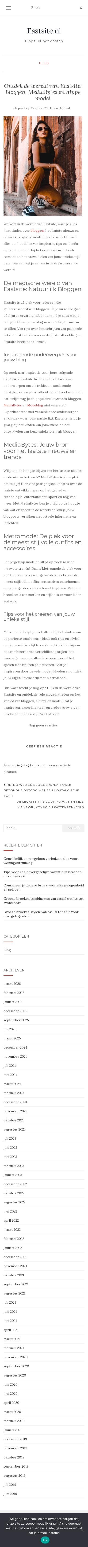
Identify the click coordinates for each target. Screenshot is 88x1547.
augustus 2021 (14, 1293)
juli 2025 (10, 1029)
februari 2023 (14, 1166)
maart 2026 (12, 984)
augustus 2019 (15, 1475)
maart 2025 (12, 1038)
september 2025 (16, 1020)
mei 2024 (10, 1075)
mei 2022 (10, 1211)
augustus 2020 (15, 1375)
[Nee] (82, 1530)
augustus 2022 (15, 1202)
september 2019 (16, 1466)
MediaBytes (13, 405)
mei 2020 (11, 1393)
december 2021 (15, 1257)
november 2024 (15, 1056)
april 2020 (11, 1403)
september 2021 (16, 1284)
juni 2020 (11, 1384)
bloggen (37, 230)
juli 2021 (10, 1302)
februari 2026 (14, 993)
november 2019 (15, 1448)
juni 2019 (10, 1494)
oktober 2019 (14, 1457)
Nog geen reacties (42, 725)
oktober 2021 (14, 1275)
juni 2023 (10, 1147)
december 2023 (15, 1102)
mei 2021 (10, 1321)
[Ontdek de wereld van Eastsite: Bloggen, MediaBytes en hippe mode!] (43, 166)
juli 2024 (10, 1065)
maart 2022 (12, 1229)
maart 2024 (12, 1084)
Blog (44, 63)
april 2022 (11, 1220)
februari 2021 (14, 1348)
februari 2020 (14, 1421)
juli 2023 (10, 1138)
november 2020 (16, 1357)
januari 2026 (13, 1002)
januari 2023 (13, 1175)
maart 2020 (12, 1412)
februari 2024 (14, 1093)
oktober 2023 (14, 1120)
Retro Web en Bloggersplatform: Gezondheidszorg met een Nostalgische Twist (41, 790)
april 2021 (11, 1330)
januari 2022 (13, 1248)
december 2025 (15, 1011)
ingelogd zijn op (29, 765)
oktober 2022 (14, 1193)
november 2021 (15, 1266)
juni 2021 (10, 1311)
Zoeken (73, 828)
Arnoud (64, 108)
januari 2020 (13, 1430)
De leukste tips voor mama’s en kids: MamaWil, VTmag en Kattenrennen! (50, 804)
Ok (45, 1540)
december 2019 (15, 1439)
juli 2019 (10, 1485)
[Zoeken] (81, 7)
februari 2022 (14, 1239)
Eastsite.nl (44, 30)
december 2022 (15, 1184)
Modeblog (35, 405)
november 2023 (15, 1111)
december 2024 (15, 1047)
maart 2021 (12, 1339)
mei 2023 (10, 1157)
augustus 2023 (15, 1129)
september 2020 (16, 1366)
